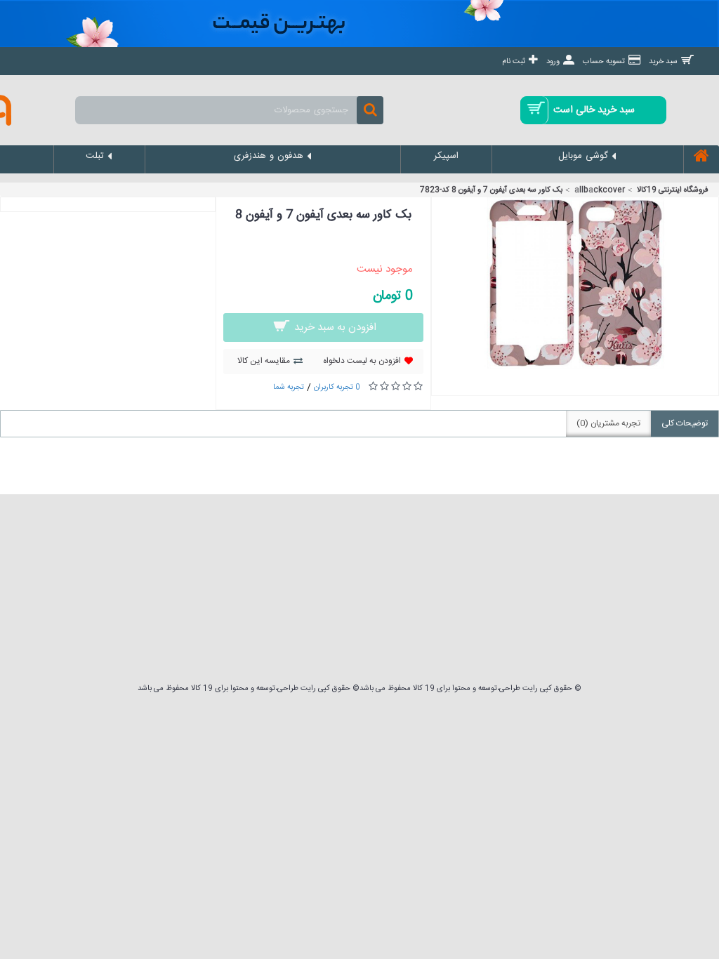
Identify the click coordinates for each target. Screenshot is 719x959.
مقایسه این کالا (263, 361)
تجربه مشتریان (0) (608, 423)
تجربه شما (288, 387)
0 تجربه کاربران (337, 387)
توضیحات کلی (684, 423)
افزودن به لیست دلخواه (362, 361)
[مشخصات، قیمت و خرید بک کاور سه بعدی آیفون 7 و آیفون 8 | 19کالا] (575, 366)
